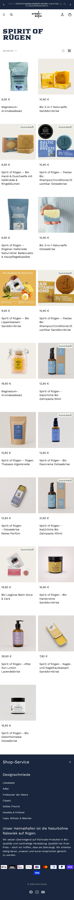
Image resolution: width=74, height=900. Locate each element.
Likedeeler (9, 782)
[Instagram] (37, 892)
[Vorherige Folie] (4, 4)
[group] (18, 77)
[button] (10, 51)
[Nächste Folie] (70, 4)
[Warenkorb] (70, 14)
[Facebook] (31, 892)
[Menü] (4, 15)
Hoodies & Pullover (14, 812)
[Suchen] (11, 14)
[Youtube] (43, 892)
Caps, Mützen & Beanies (17, 818)
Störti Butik (41, 884)
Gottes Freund (11, 806)
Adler (6, 788)
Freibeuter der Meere (15, 794)
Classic (7, 800)
